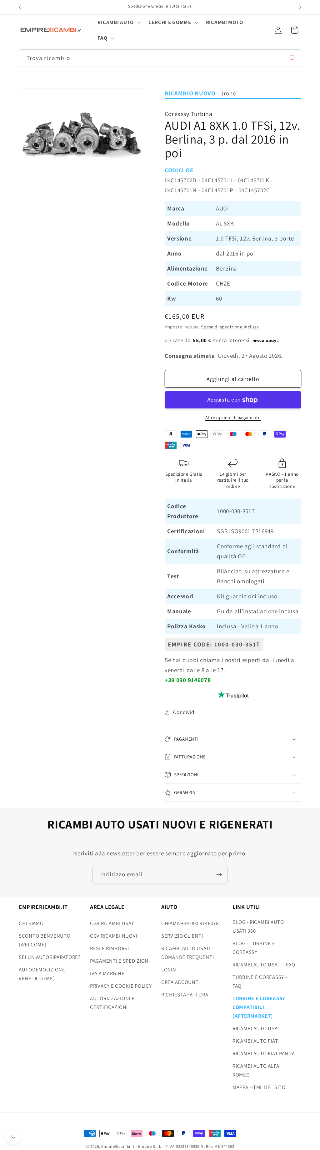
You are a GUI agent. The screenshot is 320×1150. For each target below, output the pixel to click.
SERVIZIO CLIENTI (182, 935)
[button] (118, 22)
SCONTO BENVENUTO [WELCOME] (45, 940)
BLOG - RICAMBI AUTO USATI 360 (258, 926)
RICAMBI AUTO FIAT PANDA (263, 1053)
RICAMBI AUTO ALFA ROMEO (255, 1070)
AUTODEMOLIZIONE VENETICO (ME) (42, 974)
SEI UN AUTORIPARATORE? (50, 957)
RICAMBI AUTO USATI (257, 1028)
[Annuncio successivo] (300, 7)
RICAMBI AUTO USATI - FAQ (263, 964)
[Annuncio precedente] (20, 7)
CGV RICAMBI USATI (113, 923)
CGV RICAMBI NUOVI (113, 935)
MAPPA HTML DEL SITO (259, 1087)
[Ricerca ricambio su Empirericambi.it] (292, 58)
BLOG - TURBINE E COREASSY (253, 947)
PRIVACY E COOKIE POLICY (121, 985)
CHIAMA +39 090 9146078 (190, 923)
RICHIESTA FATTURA (184, 994)
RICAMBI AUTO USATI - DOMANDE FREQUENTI (187, 952)
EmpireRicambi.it (117, 1146)
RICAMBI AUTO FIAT (255, 1040)
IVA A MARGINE (107, 973)
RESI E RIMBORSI (109, 948)
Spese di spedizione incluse (230, 327)
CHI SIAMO (31, 923)
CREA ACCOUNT (180, 982)
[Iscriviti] (219, 874)
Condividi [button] (184, 712)
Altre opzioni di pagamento (233, 417)
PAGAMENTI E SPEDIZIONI (120, 960)
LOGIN (168, 969)
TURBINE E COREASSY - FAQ (259, 981)
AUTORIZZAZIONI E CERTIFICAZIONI (112, 1003)
